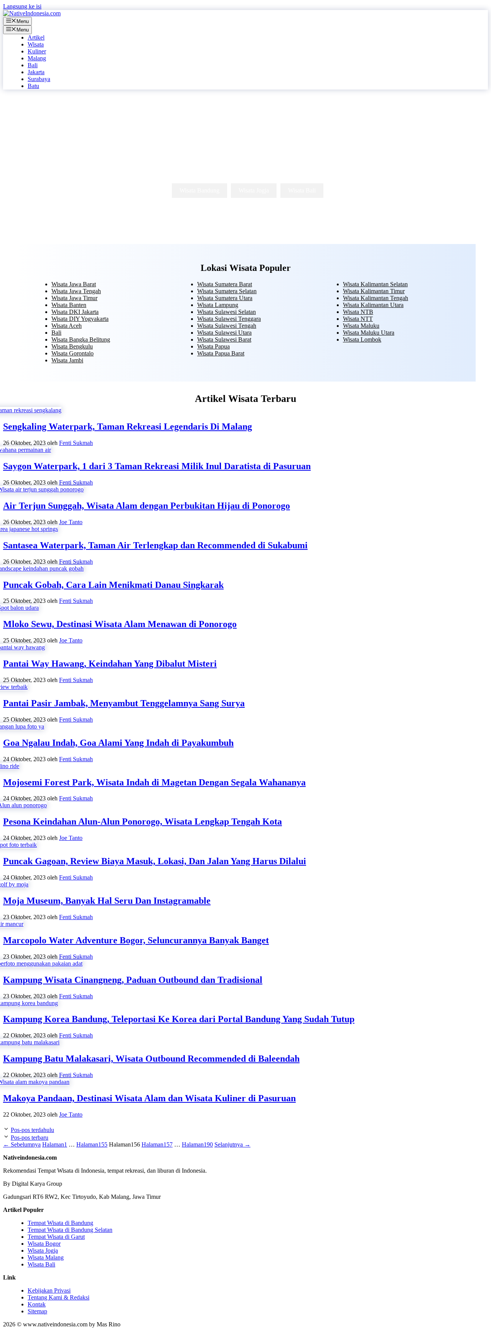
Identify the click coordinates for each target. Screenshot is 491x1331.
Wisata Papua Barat (220, 353)
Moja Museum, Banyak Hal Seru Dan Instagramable (107, 901)
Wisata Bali (302, 190)
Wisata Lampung (217, 305)
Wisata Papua (213, 346)
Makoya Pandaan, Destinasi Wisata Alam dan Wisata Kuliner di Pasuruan (149, 1098)
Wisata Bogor (44, 1243)
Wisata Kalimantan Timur (374, 291)
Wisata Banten (68, 305)
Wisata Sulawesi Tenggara (229, 318)
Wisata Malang (46, 1257)
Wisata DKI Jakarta (75, 312)
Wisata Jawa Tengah (76, 291)
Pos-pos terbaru (29, 1137)
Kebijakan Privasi (49, 1290)
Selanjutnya (232, 1144)
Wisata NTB (358, 312)
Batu (33, 86)
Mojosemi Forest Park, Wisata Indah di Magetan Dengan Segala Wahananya (154, 782)
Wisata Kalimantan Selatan (375, 284)
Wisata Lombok (362, 339)
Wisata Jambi (67, 360)
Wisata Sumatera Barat (224, 284)
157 (157, 1144)
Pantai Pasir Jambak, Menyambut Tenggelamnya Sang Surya (124, 703)
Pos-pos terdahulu (32, 1130)
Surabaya (39, 79)
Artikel (36, 37)
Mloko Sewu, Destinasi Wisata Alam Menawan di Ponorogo (120, 624)
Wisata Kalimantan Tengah (375, 298)
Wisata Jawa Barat (73, 284)
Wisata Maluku (361, 325)
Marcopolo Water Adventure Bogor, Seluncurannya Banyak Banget (136, 940)
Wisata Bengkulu (72, 346)
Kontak (37, 1304)
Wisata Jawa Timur (74, 298)
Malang (37, 58)
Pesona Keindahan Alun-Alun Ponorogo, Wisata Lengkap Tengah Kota (142, 821)
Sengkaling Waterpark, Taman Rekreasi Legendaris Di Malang (127, 426)
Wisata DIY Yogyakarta (80, 318)
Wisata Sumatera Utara (224, 298)
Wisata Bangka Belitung (80, 339)
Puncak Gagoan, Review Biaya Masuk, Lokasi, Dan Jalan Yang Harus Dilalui (154, 861)
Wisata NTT (358, 318)
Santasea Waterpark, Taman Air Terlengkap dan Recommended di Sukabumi (155, 545)
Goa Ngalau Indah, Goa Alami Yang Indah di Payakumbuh (118, 743)
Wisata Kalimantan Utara (373, 305)
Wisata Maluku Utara (368, 332)
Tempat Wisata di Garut (56, 1236)
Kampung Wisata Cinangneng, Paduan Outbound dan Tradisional (132, 980)
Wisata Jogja (254, 190)
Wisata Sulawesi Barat (224, 339)
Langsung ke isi (22, 6)
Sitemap (37, 1311)
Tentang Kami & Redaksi (58, 1297)
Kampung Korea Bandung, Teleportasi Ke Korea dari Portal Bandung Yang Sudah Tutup (178, 1019)
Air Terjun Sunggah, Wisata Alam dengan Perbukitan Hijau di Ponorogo (146, 506)
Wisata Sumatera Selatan (227, 291)
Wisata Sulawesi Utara (224, 332)
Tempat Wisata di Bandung (60, 1223)
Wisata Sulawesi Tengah (226, 325)
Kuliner (37, 51)
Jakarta (36, 72)
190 (197, 1144)
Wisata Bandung (199, 190)
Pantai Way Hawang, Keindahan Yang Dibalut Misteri (110, 664)
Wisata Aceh (66, 325)
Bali (33, 65)
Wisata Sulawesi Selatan (226, 312)
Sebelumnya (22, 1144)
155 (91, 1144)
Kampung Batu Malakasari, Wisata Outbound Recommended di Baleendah (151, 1059)
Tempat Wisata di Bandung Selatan (70, 1229)
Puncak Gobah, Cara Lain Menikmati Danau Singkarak (113, 585)
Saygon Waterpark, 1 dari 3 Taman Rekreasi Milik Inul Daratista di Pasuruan (157, 466)
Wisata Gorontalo (72, 353)
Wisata (36, 44)
